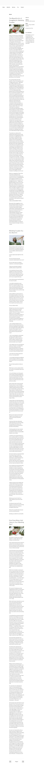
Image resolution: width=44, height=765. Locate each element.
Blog (18, 7)
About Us (8, 7)
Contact (22, 7)
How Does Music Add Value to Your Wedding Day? (16, 522)
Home (4, 7)
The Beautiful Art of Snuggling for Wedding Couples (16, 20)
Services (13, 7)
